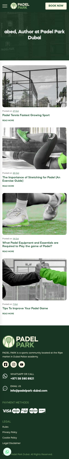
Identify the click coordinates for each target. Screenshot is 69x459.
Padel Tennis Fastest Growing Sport (26, 115)
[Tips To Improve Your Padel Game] (34, 279)
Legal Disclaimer (11, 443)
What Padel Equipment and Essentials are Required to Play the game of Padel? (30, 245)
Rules (5, 427)
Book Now (56, 6)
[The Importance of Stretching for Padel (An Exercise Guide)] (34, 148)
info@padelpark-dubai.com (28, 390)
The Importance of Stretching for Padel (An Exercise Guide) (31, 179)
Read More (8, 121)
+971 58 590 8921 (22, 378)
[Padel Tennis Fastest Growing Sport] (34, 86)
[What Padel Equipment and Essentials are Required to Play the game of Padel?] (34, 214)
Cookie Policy (9, 438)
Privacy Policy (9, 432)
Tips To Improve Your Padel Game (25, 308)
